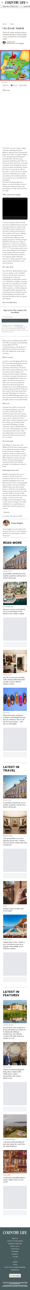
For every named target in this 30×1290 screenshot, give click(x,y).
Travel (12, 24)
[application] (15, 206)
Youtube (15, 1257)
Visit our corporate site (19, 1283)
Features (21, 43)
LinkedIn (15, 1262)
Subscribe (7, 512)
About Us (15, 1238)
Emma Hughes (11, 42)
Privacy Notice (20, 327)
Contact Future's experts (15, 1241)
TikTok (15, 1264)
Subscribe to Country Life (10, 6)
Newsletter (24, 85)
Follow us (15, 85)
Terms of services (18, 325)
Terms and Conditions (15, 1243)
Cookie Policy (15, 1249)
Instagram (15, 1251)
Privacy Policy (15, 1246)
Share (6, 85)
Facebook (15, 1254)
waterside (24, 483)
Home (4, 24)
